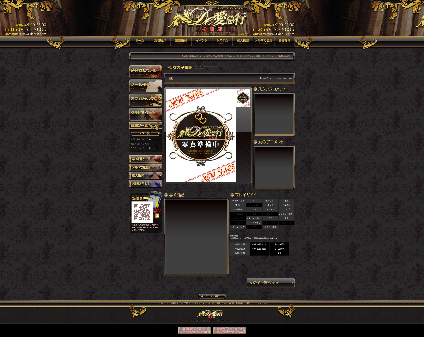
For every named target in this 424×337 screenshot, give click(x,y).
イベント (201, 42)
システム (222, 42)
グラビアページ (145, 114)
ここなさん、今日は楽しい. (143, 148)
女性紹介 (160, 42)
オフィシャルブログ (145, 100)
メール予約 (145, 86)
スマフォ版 (263, 303)
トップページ (139, 42)
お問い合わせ (145, 184)
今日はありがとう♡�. (141, 139)
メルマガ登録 (263, 42)
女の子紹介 (181, 42)
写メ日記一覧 (145, 159)
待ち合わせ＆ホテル (145, 72)
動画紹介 (284, 42)
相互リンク (251, 303)
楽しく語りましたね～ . (141, 144)
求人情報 (243, 42)
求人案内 (145, 176)
